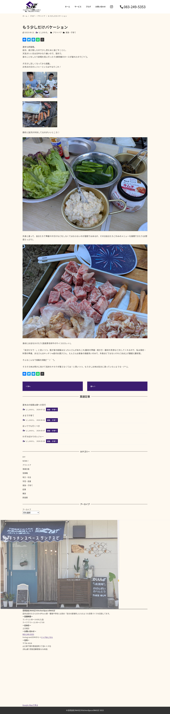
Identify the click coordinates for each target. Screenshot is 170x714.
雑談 (24, 493)
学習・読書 (27, 481)
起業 (24, 489)
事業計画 (26, 469)
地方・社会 (27, 477)
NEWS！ (26, 461)
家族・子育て (71, 32)
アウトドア (57, 32)
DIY (24, 457)
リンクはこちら (47, 637)
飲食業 (25, 497)
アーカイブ (27, 509)
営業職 (25, 473)
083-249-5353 (28, 634)
